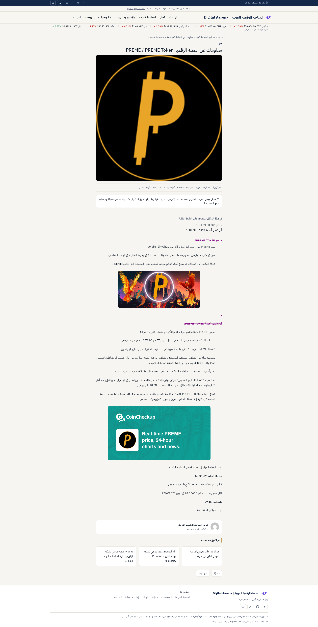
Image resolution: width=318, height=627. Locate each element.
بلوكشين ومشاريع (126, 17)
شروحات (89, 17)
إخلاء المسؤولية (132, 597)
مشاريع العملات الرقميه (205, 37)
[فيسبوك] (83, 3)
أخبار (162, 17)
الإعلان (145, 597)
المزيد (78, 17)
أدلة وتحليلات (104, 17)
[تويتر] (72, 3)
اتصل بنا (154, 597)
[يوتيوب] (67, 3)
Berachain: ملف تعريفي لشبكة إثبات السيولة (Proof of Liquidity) (160, 556)
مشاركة (216, 573)
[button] (159, 118)
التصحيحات (166, 597)
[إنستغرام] (78, 3)
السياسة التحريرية (182, 597)
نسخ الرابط (203, 573)
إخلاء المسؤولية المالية (136, 8)
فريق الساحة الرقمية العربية (207, 187)
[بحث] (53, 2)
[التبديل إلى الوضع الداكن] (59, 2)
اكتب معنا (117, 597)
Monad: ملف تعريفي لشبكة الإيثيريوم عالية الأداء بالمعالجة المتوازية (118, 556)
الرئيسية (173, 17)
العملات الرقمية (148, 17)
